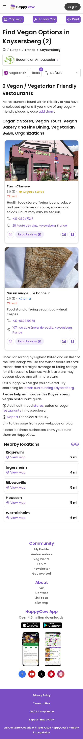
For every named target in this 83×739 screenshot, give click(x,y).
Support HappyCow (41, 719)
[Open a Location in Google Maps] (10, 234)
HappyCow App (41, 611)
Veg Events (41, 559)
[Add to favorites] (72, 234)
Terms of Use (41, 703)
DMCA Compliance (41, 711)
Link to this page (15, 423)
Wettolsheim (18, 512)
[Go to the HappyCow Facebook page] (22, 674)
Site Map (41, 603)
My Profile (41, 549)
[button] (73, 444)
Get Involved (41, 574)
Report (12, 417)
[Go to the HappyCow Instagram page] (60, 674)
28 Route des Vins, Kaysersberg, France (39, 226)
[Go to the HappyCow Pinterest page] (51, 674)
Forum (41, 564)
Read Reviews (28, 234)
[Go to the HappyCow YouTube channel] (31, 674)
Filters (36, 72)
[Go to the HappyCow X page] (41, 674)
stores (38, 405)
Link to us (41, 598)
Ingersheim (16, 467)
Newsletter (41, 569)
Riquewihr (15, 452)
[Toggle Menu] (4, 6)
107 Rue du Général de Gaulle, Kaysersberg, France (42, 330)
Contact (41, 593)
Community (41, 543)
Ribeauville (16, 482)
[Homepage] (22, 7)
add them (46, 111)
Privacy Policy (41, 695)
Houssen (14, 497)
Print (75, 19)
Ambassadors (41, 554)
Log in (72, 6)
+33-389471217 (22, 219)
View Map (17, 457)
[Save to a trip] (64, 234)
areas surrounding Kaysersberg (49, 388)
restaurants (11, 410)
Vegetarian (17, 73)
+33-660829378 (23, 321)
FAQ (41, 588)
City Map (15, 19)
